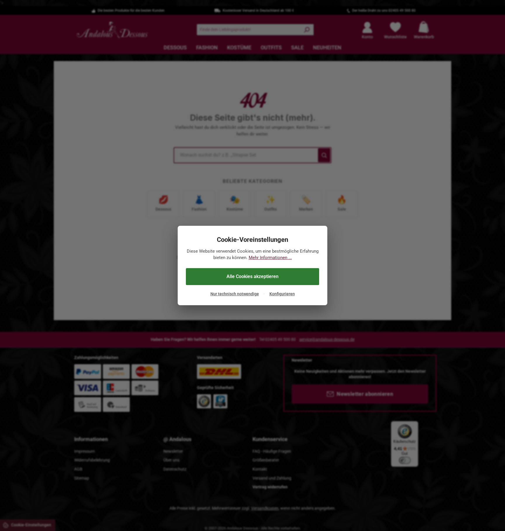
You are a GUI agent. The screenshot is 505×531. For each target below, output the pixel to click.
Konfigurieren (282, 294)
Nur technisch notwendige (234, 294)
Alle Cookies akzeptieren (252, 276)
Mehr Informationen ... (270, 258)
